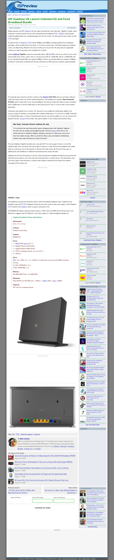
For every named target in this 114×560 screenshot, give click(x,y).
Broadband (61, 11)
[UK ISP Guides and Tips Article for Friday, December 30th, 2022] (83, 400)
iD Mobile (89, 169)
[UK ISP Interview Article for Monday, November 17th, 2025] (83, 510)
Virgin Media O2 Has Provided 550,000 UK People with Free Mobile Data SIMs (41, 474)
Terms (59, 558)
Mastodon (63, 446)
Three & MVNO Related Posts (95, 211)
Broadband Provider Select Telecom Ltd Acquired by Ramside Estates (94, 41)
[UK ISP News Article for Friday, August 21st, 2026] (83, 37)
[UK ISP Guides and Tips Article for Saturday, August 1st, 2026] (83, 308)
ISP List (24, 11)
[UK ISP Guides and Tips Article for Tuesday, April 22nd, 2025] (83, 365)
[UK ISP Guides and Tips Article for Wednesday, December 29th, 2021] (83, 415)
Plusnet (89, 75)
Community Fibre (91, 61)
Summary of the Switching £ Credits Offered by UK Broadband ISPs (94, 362)
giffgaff (88, 162)
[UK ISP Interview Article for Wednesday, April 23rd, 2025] (83, 524)
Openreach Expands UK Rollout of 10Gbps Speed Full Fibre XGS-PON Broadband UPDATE (45, 456)
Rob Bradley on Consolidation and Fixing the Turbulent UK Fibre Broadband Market (95, 514)
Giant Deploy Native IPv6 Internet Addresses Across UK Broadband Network (95, 48)
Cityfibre (24, 207)
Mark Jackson (25, 439)
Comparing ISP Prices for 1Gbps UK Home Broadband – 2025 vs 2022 (96, 383)
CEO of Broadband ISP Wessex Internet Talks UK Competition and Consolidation (95, 499)
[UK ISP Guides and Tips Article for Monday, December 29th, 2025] (83, 343)
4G (44, 158)
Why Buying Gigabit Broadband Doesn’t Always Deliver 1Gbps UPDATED (95, 369)
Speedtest (53, 11)
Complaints (71, 11)
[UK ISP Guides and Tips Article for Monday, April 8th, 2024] (83, 379)
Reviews (31, 11)
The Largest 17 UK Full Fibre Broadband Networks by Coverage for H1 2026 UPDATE (95, 305)
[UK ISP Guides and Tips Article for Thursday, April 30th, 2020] (83, 301)
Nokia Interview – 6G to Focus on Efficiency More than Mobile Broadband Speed (95, 507)
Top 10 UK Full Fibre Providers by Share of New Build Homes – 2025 (95, 355)
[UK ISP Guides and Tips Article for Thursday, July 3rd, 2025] (83, 358)
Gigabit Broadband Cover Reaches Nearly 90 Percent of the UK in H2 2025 (95, 348)
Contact (79, 11)
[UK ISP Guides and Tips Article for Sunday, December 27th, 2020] (83, 372)
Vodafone (28, 31)
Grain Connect (91, 268)
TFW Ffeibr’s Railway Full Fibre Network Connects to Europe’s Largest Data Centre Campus (95, 20)
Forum (45, 11)
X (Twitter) (55, 446)
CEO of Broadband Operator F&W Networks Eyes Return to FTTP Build (95, 521)
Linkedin (38, 449)
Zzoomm (89, 275)
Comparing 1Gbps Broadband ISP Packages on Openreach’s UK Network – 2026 (95, 333)
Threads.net (28, 449)
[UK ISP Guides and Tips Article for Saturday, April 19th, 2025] (83, 386)
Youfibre (89, 68)
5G (68, 33)
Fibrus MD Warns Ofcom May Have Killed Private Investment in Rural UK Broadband (96, 492)
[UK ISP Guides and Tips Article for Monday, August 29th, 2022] (83, 293)
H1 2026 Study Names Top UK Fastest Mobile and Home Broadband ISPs (95, 319)
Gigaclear (89, 254)
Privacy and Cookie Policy (69, 558)
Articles (17, 11)
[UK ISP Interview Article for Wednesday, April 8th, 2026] (83, 502)
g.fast (26, 243)
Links (79, 558)
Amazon (46, 97)
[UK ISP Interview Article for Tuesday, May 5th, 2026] (83, 495)
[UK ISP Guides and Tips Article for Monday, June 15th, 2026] (83, 322)
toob (88, 261)
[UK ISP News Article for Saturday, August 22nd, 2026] (83, 23)
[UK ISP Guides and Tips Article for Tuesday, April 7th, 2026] (83, 336)
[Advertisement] (74, 5)
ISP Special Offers (24, 15)
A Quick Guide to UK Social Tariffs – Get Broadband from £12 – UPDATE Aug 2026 (95, 290)
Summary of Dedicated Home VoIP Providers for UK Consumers (95, 397)
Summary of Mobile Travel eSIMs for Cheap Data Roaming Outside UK (96, 326)
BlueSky (20, 449)
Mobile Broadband (27, 434)
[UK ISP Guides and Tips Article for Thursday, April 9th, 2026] (83, 329)
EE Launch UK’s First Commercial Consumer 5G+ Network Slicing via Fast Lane (41, 480)
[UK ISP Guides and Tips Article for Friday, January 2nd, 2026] (83, 350)
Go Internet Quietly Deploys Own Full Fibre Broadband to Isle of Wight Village (96, 34)
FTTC (56, 33)
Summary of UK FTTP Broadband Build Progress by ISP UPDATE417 (95, 298)
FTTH (10, 38)
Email (11, 27)
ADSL (17, 243)
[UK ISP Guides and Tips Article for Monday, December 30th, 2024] (83, 393)
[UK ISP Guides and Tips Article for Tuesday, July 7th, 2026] (83, 315)
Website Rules (86, 558)
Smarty (89, 183)
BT (87, 82)
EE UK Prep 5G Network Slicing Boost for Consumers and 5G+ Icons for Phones (41, 468)
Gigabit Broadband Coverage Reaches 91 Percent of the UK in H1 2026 (96, 312)
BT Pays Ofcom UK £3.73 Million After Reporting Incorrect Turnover (21, 491)
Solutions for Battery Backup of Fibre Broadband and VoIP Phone (95, 412)
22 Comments (71, 27)
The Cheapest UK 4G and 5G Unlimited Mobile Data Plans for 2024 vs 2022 (95, 390)
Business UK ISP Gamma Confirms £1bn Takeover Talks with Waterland (95, 27)
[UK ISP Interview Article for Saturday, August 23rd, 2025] (83, 517)
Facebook (71, 446)
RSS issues (90, 218)
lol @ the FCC (90, 204)
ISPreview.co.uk (40, 558)
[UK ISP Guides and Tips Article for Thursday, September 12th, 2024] (83, 407)
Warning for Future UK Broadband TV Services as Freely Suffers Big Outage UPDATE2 (43, 462)
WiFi (14, 260)
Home (10, 11)
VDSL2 (61, 33)
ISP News (15, 15)
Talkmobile (90, 176)
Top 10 (39, 11)
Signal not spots (91, 226)
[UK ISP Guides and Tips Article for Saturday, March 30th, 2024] (83, 422)
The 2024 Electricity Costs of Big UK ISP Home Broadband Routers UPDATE (96, 419)
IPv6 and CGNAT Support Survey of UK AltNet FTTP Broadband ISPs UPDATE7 (96, 376)
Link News (17, 27)
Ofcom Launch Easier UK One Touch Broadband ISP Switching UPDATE (96, 404)
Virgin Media (90, 89)
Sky (88, 190)
